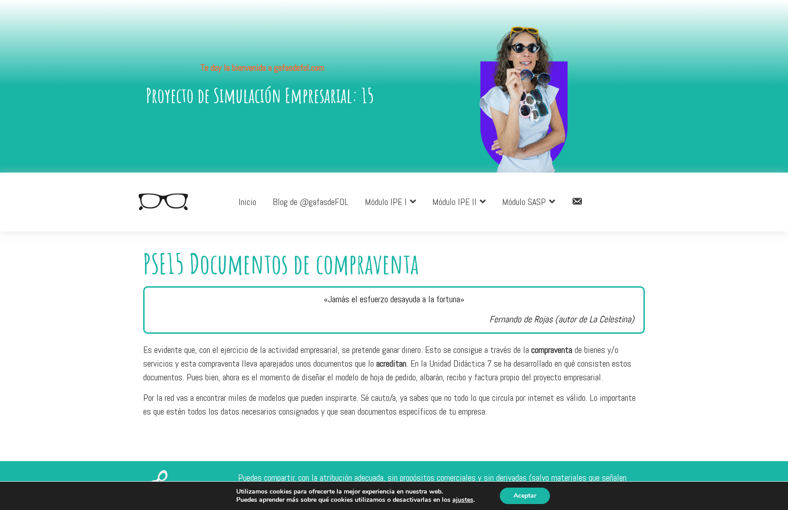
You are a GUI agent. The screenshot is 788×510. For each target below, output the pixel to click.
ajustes (462, 500)
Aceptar (524, 495)
